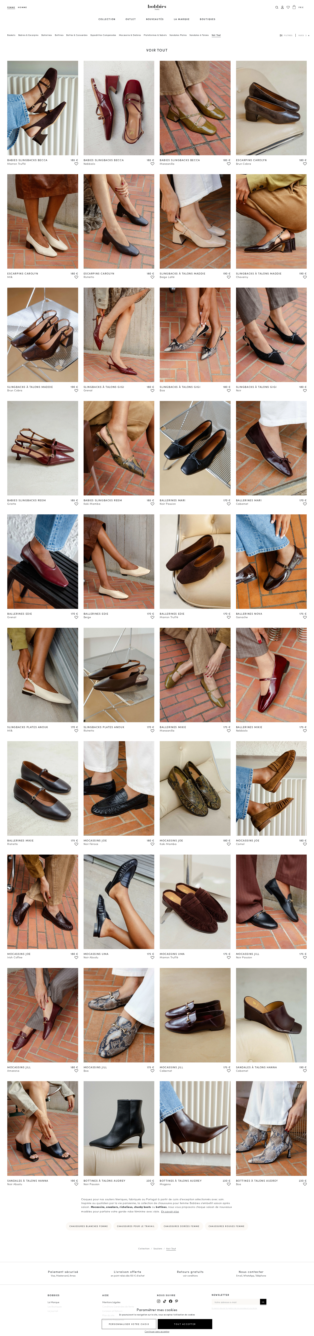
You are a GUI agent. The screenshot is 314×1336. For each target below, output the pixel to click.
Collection (106, 19)
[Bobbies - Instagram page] (158, 1301)
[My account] (282, 7)
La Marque (53, 1302)
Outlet (131, 19)
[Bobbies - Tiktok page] (164, 1301)
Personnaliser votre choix (129, 1324)
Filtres (288, 35)
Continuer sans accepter (157, 1331)
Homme (22, 7)
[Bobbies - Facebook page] (170, 1301)
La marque (182, 19)
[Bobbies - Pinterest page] (176, 1301)
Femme (11, 7)
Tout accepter (185, 1324)
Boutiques (208, 19)
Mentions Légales (111, 1302)
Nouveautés (155, 19)
